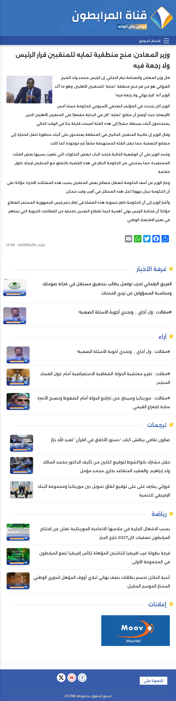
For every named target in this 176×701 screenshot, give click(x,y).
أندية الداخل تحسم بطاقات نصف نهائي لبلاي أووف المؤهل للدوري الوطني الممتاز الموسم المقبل (101, 581)
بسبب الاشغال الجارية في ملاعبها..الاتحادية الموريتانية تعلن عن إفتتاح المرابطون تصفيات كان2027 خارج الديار (105, 533)
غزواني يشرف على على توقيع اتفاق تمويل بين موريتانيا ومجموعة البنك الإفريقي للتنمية (104, 490)
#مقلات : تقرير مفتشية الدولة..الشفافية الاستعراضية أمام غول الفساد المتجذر (105, 378)
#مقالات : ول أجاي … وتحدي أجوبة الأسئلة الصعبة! (125, 312)
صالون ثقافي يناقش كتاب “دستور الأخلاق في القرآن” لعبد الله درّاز (110, 440)
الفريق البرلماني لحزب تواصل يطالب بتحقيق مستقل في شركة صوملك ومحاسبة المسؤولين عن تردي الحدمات (107, 288)
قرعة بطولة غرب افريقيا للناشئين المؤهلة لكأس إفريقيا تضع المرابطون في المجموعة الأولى (104, 557)
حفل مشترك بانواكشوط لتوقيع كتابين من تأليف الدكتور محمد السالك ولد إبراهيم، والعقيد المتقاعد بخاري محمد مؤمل (106, 466)
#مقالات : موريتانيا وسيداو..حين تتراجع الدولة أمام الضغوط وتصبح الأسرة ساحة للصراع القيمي (103, 402)
